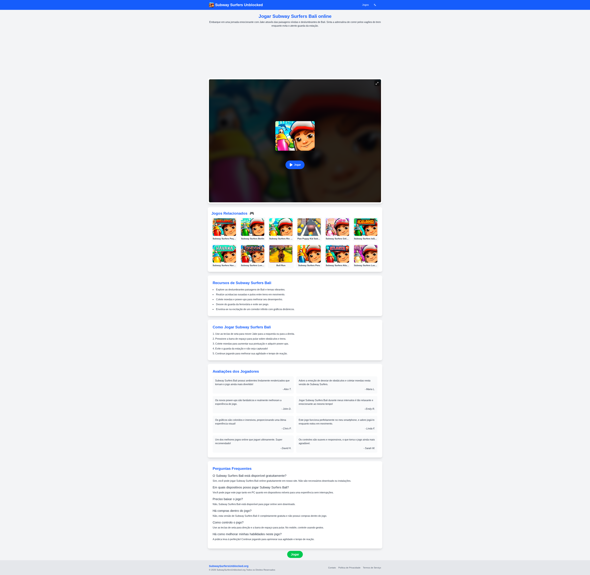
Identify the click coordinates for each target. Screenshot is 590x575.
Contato (332, 567)
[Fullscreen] (377, 83)
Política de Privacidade (349, 567)
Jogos (365, 5)
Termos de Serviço (372, 567)
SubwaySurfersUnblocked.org (228, 566)
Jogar (297, 164)
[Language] (374, 4)
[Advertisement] (295, 52)
